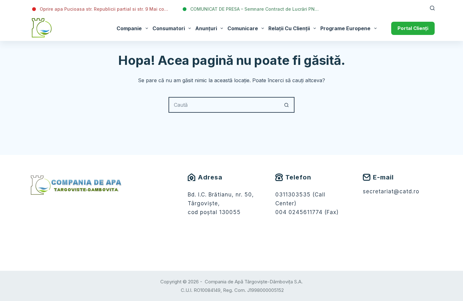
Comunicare (242, 28)
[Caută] (432, 8)
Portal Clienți (412, 28)
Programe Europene (345, 28)
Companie (129, 28)
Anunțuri (206, 28)
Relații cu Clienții (289, 28)
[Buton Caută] (286, 105)
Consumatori (168, 28)
